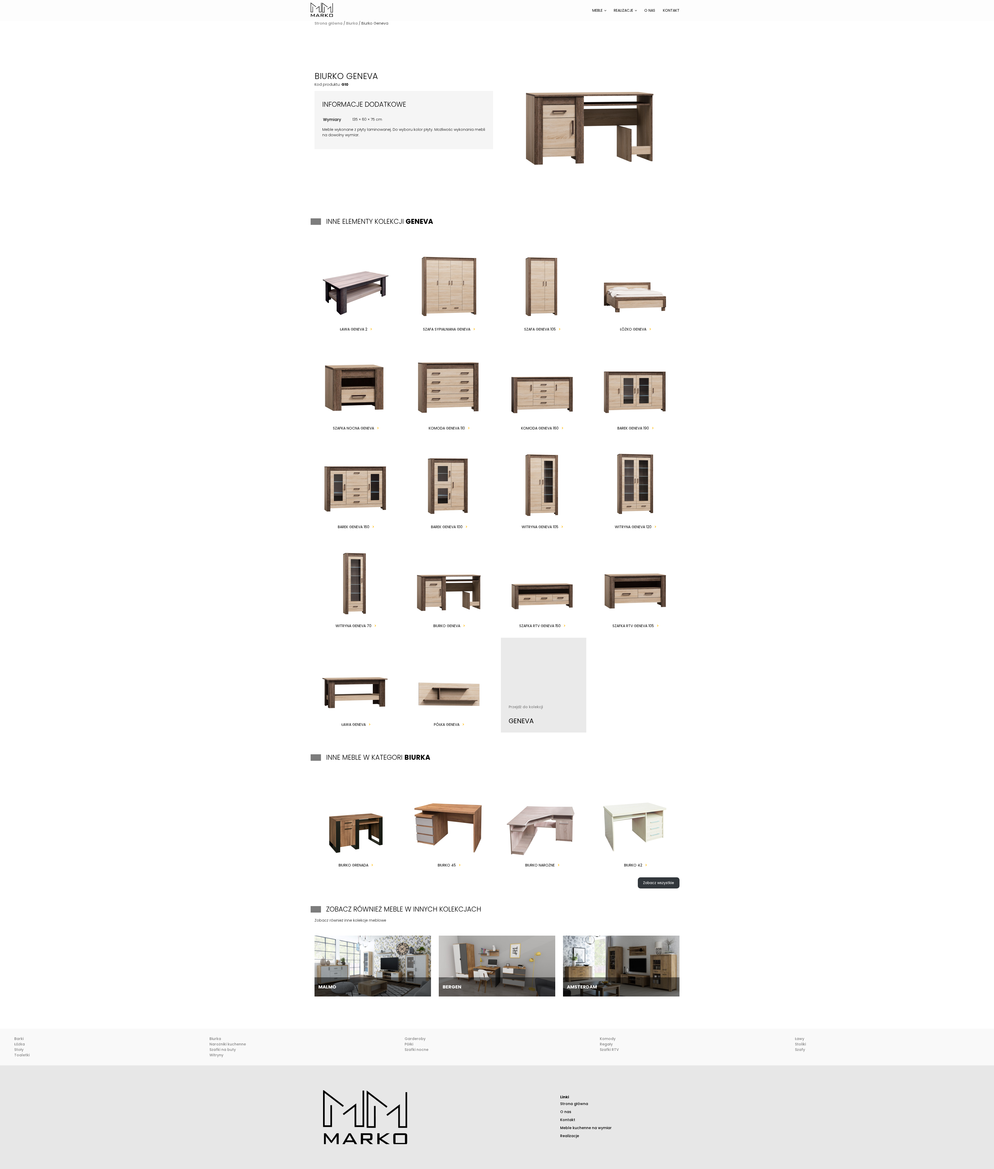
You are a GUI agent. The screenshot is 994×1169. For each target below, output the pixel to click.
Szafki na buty (222, 1049)
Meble (597, 10)
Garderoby (415, 1038)
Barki (19, 1038)
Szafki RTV (609, 1049)
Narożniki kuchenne (227, 1044)
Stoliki (800, 1044)
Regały (606, 1044)
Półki (409, 1044)
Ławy (799, 1038)
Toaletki (22, 1055)
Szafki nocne (416, 1049)
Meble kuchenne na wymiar (586, 1127)
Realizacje (623, 10)
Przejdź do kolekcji (526, 715)
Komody (608, 1038)
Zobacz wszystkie (658, 882)
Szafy (800, 1049)
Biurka (352, 23)
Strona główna (328, 23)
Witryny (216, 1055)
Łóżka (19, 1044)
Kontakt (671, 10)
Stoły (19, 1049)
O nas (649, 10)
